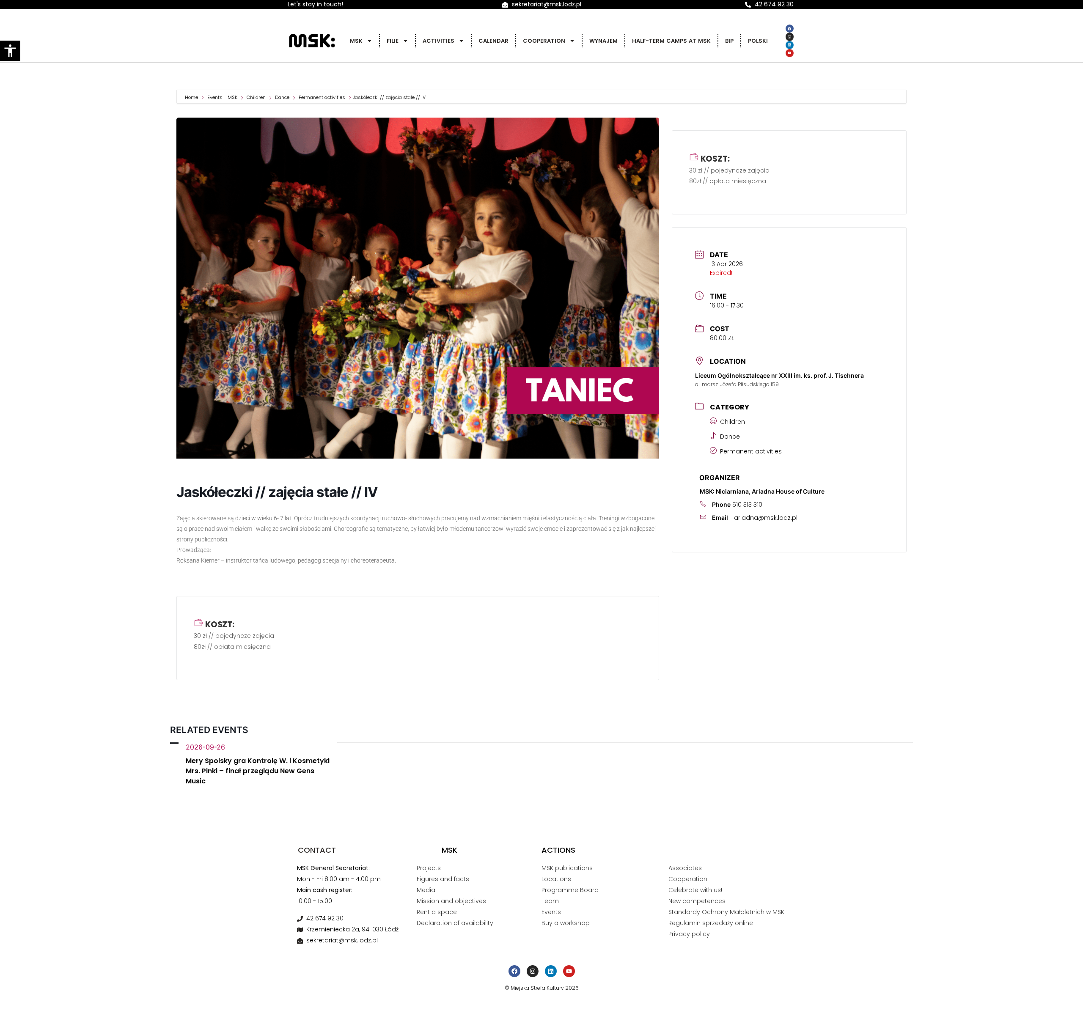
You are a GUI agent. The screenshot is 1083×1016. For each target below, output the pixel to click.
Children (256, 97)
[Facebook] (790, 29)
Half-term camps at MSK (671, 41)
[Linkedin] (790, 45)
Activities (438, 41)
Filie (393, 41)
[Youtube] (790, 53)
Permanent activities (322, 97)
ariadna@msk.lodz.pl (765, 517)
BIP (729, 41)
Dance (282, 97)
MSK (356, 41)
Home (192, 97)
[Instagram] (790, 37)
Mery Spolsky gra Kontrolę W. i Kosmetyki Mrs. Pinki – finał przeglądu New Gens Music (258, 771)
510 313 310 (747, 504)
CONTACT (317, 850)
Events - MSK (222, 97)
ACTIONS (558, 850)
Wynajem (603, 41)
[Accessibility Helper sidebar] (10, 51)
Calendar (493, 41)
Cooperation (544, 41)
